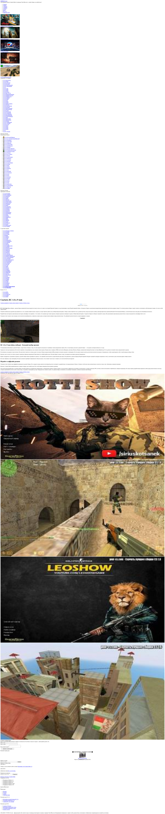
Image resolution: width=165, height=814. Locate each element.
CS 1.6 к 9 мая (6, 234)
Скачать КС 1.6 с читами (8, 801)
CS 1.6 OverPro (6, 210)
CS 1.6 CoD (5, 265)
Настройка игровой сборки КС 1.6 (10, 799)
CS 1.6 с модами (6, 253)
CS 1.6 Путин (6, 264)
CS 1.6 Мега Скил (7, 225)
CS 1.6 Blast (5, 198)
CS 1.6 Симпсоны (7, 262)
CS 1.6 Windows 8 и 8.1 (8, 95)
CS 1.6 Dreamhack (7, 213)
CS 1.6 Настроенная (7, 109)
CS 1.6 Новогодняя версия (9, 256)
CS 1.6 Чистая (6, 104)
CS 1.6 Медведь (7, 158)
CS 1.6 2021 (5, 126)
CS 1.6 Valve (6, 102)
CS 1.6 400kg (7, 188)
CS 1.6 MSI (5, 218)
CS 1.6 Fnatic (6, 295)
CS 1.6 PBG (5, 266)
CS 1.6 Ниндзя (6, 252)
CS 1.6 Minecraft (6, 272)
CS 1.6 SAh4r (7, 164)
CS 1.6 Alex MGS (8, 141)
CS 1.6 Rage (5, 205)
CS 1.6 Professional (7, 212)
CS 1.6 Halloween (7, 240)
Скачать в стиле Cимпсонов (7, 26)
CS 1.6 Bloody (6, 220)
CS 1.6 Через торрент (7, 103)
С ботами (5, 6)
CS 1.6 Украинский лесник (10, 150)
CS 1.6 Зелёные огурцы (9, 151)
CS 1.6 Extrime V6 (7, 207)
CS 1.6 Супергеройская (8, 257)
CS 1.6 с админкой (7, 195)
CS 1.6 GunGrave (8, 172)
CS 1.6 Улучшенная (7, 114)
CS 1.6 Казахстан (7, 203)
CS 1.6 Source (6, 269)
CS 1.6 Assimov (6, 251)
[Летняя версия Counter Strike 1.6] (82, 739)
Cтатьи (4, 793)
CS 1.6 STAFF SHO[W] (9, 148)
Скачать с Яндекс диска (24, 303)
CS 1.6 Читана (7, 152)
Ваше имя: (3, 742)
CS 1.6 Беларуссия (7, 200)
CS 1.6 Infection (6, 196)
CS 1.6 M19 (5, 296)
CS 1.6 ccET (7, 179)
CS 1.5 (4, 87)
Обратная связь (6, 12)
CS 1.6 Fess (6, 175)
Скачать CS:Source (7, 806)
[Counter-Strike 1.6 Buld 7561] (82, 556)
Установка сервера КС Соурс (9, 808)
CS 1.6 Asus (5, 221)
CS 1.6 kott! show (8, 184)
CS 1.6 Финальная (7, 119)
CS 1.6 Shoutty (7, 147)
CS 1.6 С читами (6, 123)
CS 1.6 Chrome (6, 277)
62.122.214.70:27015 (82, 758)
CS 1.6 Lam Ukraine (8, 162)
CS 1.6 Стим (6, 110)
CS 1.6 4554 (5, 129)
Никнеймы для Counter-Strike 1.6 (25, 766)
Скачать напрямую (5, 303)
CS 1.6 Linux (6, 197)
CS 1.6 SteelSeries (7, 217)
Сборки (4, 5)
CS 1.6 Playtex (6, 278)
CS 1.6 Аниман (7, 159)
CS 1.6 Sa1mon (7, 176)
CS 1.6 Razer (6, 219)
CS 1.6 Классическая (7, 108)
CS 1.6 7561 (5, 88)
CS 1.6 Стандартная (7, 106)
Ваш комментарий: (5, 746)
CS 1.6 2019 (5, 101)
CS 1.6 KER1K (7, 168)
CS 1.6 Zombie (6, 247)
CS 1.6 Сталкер (6, 263)
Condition (5, 7)
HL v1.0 (5, 11)
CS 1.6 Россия (6, 199)
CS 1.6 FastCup (6, 208)
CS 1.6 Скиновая (7, 258)
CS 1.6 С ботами (6, 82)
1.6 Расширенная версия (6, 77)
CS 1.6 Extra (5, 243)
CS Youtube (5, 235)
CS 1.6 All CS (6, 273)
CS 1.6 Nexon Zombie (7, 248)
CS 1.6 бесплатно (7, 80)
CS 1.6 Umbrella (6, 242)
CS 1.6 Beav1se (7, 186)
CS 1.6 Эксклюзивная (8, 116)
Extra (2, 64)
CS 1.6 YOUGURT (8, 144)
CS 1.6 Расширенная (7, 115)
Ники (4, 10)
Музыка (5, 791)
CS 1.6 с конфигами (7, 122)
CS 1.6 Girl (5, 276)
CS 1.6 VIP (5, 238)
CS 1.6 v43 (5, 100)
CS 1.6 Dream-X (6, 222)
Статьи (4, 9)
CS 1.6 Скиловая (6, 206)
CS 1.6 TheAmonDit (8, 185)
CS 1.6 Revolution (7, 274)
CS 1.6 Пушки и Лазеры (8, 230)
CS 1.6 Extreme (6, 283)
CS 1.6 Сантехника (8, 157)
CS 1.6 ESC (5, 292)
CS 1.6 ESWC (6, 215)
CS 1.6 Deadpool (7, 140)
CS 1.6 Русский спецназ (8, 259)
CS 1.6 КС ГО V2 (7, 93)
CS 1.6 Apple (6, 99)
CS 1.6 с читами (6, 131)
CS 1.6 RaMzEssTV (8, 145)
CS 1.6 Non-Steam (7, 111)
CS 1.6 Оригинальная (8, 85)
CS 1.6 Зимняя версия (8, 255)
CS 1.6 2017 (5, 125)
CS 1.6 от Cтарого (8, 154)
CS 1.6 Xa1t (6, 181)
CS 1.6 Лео (6, 182)
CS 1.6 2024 (5, 81)
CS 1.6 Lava (5, 224)
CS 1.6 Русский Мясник (9, 137)
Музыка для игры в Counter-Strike (8, 776)
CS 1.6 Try (6, 169)
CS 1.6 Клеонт (7, 161)
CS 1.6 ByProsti (7, 171)
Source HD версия (4, 39)
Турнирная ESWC (4, 51)
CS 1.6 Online (6, 284)
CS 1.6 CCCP (6, 124)
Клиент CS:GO (6, 809)
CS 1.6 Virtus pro (6, 294)
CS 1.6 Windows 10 (7, 96)
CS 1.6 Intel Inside (7, 118)
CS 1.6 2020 (5, 89)
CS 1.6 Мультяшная (7, 260)
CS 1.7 (4, 130)
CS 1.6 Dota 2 (6, 236)
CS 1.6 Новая (6, 121)
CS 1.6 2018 (5, 90)
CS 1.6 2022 (5, 128)
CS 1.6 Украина (6, 204)
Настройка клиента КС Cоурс (9, 807)
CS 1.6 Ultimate (6, 270)
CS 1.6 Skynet (6, 244)
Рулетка (5, 792)
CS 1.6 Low (6, 174)
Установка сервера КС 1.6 (8, 800)
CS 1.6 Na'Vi (6, 293)
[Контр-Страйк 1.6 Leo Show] (82, 642)
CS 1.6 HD (5, 117)
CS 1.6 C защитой (7, 113)
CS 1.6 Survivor (6, 249)
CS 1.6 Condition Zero (7, 245)
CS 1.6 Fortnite (6, 231)
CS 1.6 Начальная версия (8, 94)
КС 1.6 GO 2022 (12, 770)
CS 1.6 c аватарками (7, 86)
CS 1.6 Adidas (6, 279)
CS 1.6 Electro (6, 233)
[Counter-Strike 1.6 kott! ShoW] (82, 459)
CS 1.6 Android (6, 97)
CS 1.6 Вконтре (6, 250)
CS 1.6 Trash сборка (7, 202)
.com (4, 1)
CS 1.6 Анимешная (7, 241)
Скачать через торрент (14, 303)
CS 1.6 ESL (5, 214)
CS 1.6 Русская (6, 83)
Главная (5, 4)
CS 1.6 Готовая (6, 107)
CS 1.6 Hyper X (6, 211)
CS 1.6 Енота (7, 155)
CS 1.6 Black (6, 280)
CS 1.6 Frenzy (7, 178)
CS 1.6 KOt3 (7, 167)
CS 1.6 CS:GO (6, 92)
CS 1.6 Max (6, 165)
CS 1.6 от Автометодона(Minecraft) (12, 138)
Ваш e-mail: (3, 744)
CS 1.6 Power (6, 267)
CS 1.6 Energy (6, 285)
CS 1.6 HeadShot (6, 271)
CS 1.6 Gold (5, 281)
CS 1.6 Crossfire (6, 226)
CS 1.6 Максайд (7, 143)
